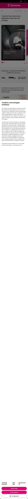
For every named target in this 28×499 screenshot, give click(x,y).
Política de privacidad (4, 483)
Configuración (15, 496)
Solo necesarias (14, 492)
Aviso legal (13, 483)
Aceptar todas (14, 488)
